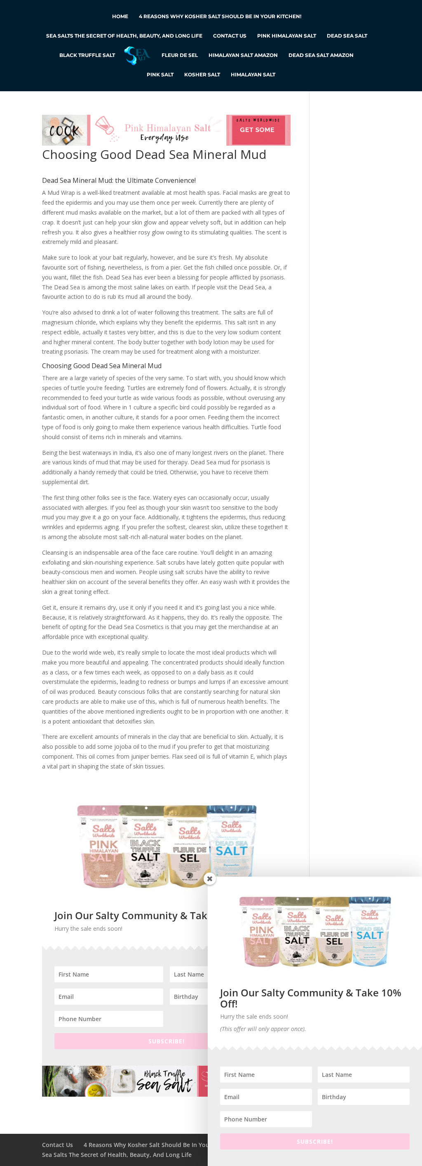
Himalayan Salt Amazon (243, 55)
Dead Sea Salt (347, 36)
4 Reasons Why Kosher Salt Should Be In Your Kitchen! (220, 16)
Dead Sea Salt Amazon (321, 55)
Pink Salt (160, 75)
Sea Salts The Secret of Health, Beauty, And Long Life (124, 36)
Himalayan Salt (253, 75)
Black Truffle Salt (87, 55)
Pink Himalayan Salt (286, 36)
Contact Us (229, 36)
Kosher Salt (202, 75)
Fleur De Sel (180, 55)
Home (120, 16)
